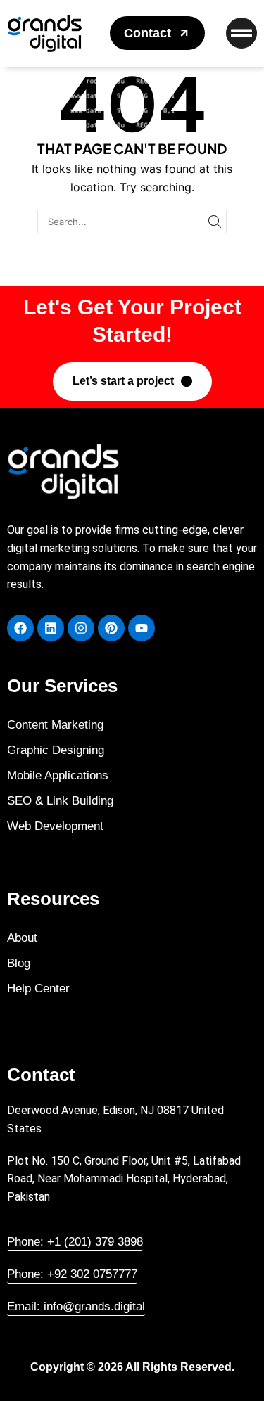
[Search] (215, 222)
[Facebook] (20, 628)
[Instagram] (81, 628)
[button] (157, 33)
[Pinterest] (111, 628)
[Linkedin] (50, 628)
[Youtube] (141, 628)
